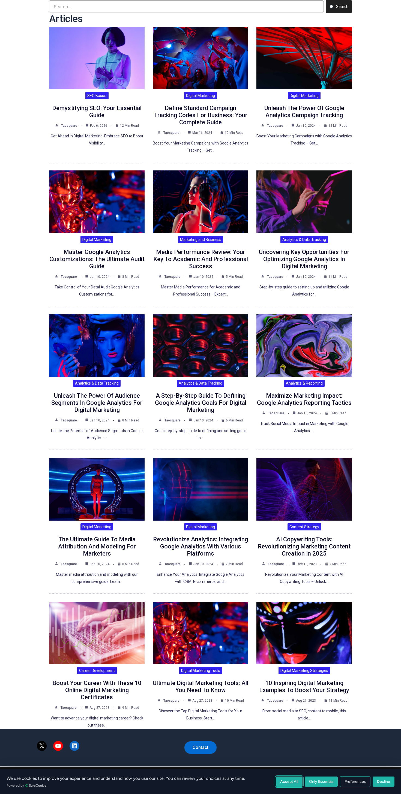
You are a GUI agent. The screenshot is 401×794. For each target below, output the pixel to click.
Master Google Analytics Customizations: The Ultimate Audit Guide (97, 259)
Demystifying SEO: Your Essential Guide (97, 112)
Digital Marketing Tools (200, 670)
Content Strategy (304, 527)
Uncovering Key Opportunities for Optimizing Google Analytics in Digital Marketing (304, 259)
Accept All (289, 781)
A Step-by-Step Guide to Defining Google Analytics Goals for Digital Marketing (200, 402)
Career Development (97, 670)
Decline (383, 781)
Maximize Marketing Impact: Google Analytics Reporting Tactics (304, 399)
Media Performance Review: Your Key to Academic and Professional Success (200, 259)
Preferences (355, 781)
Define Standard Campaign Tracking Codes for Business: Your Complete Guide (200, 115)
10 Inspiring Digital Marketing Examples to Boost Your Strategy (304, 686)
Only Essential (321, 781)
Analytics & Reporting (304, 383)
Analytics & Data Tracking (304, 239)
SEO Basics (97, 95)
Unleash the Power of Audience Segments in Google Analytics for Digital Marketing (96, 402)
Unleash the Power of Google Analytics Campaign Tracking (304, 112)
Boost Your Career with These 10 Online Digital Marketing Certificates (97, 690)
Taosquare (69, 126)
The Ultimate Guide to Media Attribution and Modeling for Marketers (97, 546)
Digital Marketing (200, 95)
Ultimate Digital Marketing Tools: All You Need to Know (200, 686)
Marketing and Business (200, 239)
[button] (200, 747)
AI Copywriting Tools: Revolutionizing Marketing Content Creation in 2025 (304, 546)
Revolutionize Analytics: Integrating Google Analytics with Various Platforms (200, 546)
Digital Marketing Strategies (304, 670)
